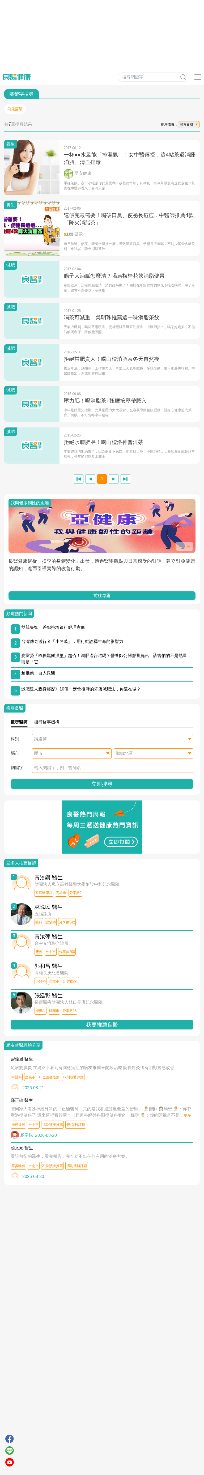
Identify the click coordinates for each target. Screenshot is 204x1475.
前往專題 (102, 595)
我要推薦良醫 (102, 1025)
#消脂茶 (15, 109)
